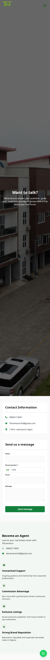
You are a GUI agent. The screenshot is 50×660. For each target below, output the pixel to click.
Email (7, 475)
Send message (25, 509)
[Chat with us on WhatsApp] (43, 653)
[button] (7, 469)
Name (7, 454)
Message (8, 486)
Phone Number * (11, 465)
